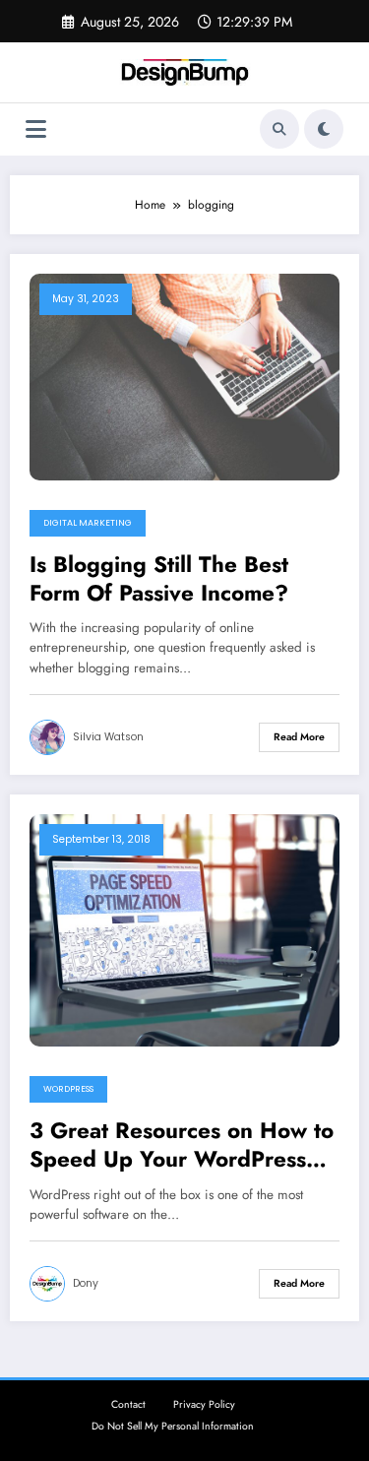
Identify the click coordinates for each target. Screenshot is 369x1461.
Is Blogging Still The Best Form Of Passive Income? (159, 579)
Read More (299, 737)
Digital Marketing (87, 523)
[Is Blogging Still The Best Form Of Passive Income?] (184, 375)
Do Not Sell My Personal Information (173, 1426)
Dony (85, 1283)
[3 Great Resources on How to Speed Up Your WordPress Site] (184, 929)
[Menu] (36, 129)
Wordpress (68, 1089)
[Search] (279, 129)
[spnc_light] (323, 129)
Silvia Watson (108, 737)
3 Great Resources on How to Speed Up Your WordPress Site (182, 1145)
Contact (128, 1404)
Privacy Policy (204, 1404)
